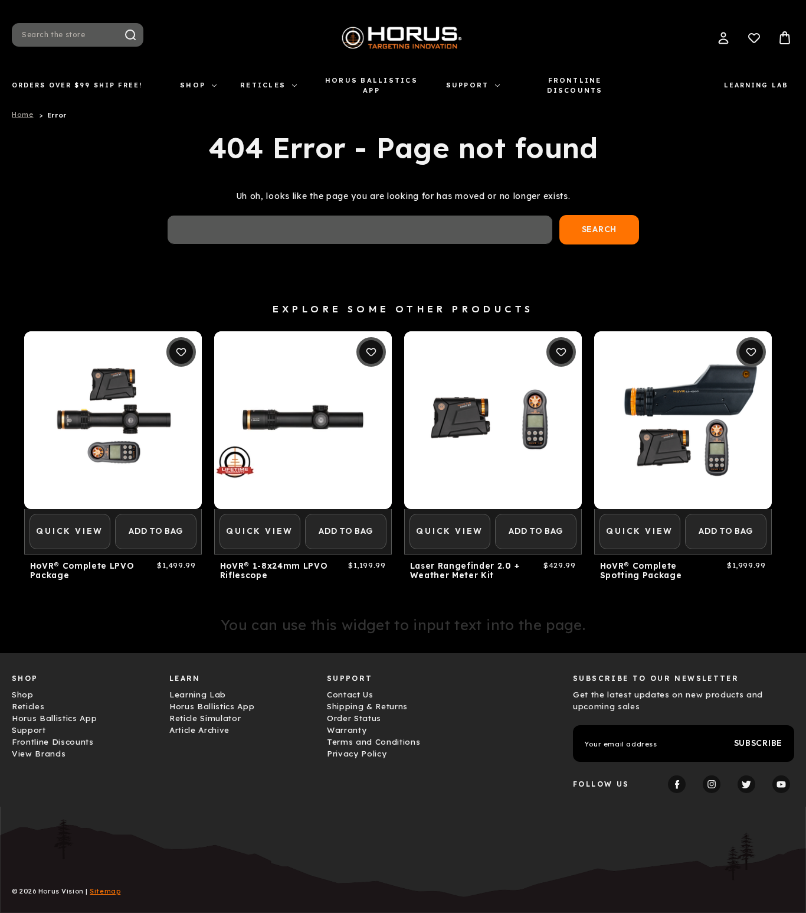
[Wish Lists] (754, 38)
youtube (781, 784)
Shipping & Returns (367, 706)
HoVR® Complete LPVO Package (82, 570)
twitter (746, 784)
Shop (192, 85)
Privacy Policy (356, 753)
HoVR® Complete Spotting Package (641, 570)
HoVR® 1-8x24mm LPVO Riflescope (274, 570)
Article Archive (199, 730)
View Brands (38, 753)
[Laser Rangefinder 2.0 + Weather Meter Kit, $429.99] (493, 420)
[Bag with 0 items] (785, 38)
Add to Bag (155, 531)
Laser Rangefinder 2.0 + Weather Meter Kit (465, 570)
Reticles (263, 85)
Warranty (346, 730)
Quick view (69, 531)
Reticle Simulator (205, 718)
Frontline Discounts (575, 85)
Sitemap (105, 891)
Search (130, 35)
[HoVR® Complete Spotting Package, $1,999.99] (683, 420)
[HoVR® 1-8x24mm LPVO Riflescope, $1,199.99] (303, 420)
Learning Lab (756, 85)
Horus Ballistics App (371, 85)
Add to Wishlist (181, 352)
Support (467, 85)
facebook (677, 784)
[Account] (723, 38)
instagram (712, 784)
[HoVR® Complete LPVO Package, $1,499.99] (113, 420)
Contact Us (350, 694)
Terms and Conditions (373, 741)
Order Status (354, 718)
